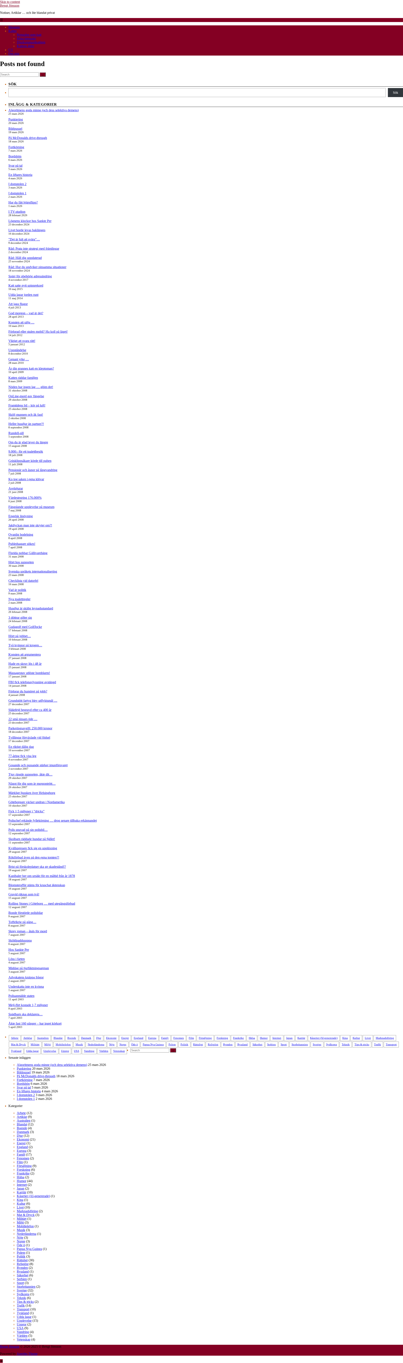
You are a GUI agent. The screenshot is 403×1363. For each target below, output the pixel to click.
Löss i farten (16, 959)
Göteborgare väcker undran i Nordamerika (36, 802)
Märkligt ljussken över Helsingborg (31, 793)
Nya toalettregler (19, 599)
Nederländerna (96, 1044)
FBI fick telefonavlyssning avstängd (32, 682)
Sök (395, 92)
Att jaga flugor (18, 304)
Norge (122, 1044)
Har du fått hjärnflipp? (23, 202)
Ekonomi (111, 1037)
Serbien (271, 1044)
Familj (165, 1037)
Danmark (86, 1037)
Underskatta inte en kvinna (26, 986)
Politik (184, 1044)
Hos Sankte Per (18, 949)
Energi (125, 1037)
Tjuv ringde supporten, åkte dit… (30, 774)
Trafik (377, 1044)
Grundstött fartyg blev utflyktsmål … (32, 700)
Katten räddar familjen (23, 377)
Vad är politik (17, 590)
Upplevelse (49, 1050)
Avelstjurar (15, 488)
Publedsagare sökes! (21, 544)
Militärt (35, 1044)
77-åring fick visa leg (22, 756)
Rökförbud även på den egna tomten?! (33, 857)
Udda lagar (32, 1050)
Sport (284, 1044)
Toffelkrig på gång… (22, 922)
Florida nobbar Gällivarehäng (27, 553)
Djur (98, 1037)
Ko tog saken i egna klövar (26, 479)
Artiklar (27, 1037)
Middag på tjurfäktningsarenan (28, 968)
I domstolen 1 (17, 193)
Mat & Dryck (18, 1044)
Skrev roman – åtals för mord (27, 931)
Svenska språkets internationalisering (32, 571)
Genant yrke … (18, 359)
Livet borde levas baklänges (26, 230)
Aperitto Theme (27, 1353)
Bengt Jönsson (9, 5)
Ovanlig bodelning (20, 534)
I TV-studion (16, 211)
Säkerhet (257, 1044)
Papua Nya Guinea (153, 1044)
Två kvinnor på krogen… (25, 645)
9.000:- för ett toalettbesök (25, 451)
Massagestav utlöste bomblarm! (29, 673)
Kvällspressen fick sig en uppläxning (32, 848)
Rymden (228, 1044)
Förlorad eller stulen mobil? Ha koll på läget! (38, 331)
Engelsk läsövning (20, 516)
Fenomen (178, 1037)
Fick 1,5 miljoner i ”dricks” (26, 811)
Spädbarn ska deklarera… (25, 1014)
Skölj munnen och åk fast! (25, 414)
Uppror (65, 1050)
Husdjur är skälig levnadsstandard (30, 608)
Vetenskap (119, 1050)
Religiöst (213, 1044)
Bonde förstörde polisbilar (25, 913)
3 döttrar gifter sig (20, 617)
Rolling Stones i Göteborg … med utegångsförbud (41, 903)
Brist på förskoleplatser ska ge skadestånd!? (37, 866)
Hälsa (252, 1037)
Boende (71, 1037)
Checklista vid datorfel (23, 580)
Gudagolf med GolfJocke (25, 627)
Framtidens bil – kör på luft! (26, 405)
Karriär (301, 1037)
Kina (345, 1037)
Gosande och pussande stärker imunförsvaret (38, 765)
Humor (264, 1037)
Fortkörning (16, 147)
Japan (289, 1037)
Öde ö (134, 1044)
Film (191, 1037)
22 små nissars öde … (22, 719)
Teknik (346, 1044)
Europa (152, 1037)
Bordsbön (14, 156)
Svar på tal (15, 165)
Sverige (317, 1044)
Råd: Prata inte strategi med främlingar (33, 248)
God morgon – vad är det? (25, 313)
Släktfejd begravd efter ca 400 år (29, 710)
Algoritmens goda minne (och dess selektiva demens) (43, 110)
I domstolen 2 (17, 184)
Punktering (15, 119)
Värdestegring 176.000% (25, 497)
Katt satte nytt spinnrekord (25, 285)
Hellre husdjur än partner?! (26, 424)
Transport (391, 1044)
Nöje (112, 1044)
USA (76, 1050)
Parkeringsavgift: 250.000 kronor (30, 728)
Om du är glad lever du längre (28, 442)
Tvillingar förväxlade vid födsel (29, 737)
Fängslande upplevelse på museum (31, 507)
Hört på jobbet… (19, 636)
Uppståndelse (17, 350)
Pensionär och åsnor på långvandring (32, 470)
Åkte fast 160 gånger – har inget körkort (34, 1023)
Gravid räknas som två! (23, 894)
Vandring (89, 1050)
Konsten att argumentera (24, 654)
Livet (368, 1037)
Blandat (58, 1037)
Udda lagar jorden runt (23, 294)
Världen (103, 1050)
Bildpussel (15, 128)
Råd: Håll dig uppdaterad (25, 258)
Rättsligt (198, 1044)
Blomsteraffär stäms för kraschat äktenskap (36, 885)
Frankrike (238, 1037)
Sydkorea (331, 1044)
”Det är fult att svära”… (24, 239)
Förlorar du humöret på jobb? (27, 691)
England (138, 1037)
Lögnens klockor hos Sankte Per (29, 221)
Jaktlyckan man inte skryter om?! (30, 525)
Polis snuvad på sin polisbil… (28, 830)
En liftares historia (20, 175)
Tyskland (16, 1050)
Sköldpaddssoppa (20, 940)
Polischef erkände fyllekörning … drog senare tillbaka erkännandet (52, 820)
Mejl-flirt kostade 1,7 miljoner (28, 1005)
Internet (276, 1037)
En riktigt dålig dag (21, 746)
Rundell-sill (16, 433)
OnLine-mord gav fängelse (26, 396)
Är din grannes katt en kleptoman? (31, 368)
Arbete (14, 1037)
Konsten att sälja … (21, 322)
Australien (43, 1037)
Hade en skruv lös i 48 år (25, 663)
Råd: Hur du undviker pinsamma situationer (37, 267)
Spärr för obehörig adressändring (30, 276)
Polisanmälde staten (21, 996)
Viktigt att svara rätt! (21, 341)
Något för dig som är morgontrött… (32, 783)
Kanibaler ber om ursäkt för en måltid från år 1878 (41, 876)
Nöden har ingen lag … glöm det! (30, 387)
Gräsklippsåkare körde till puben (29, 461)
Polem (172, 1044)
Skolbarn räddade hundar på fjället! (31, 839)
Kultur (356, 1037)
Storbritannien (300, 1044)
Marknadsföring (385, 1037)
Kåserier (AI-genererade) (324, 1037)
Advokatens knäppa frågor (26, 977)
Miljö (47, 1044)
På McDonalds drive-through (27, 138)
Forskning (222, 1037)
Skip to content (10, 2)
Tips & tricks (362, 1044)
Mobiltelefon (63, 1044)
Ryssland (242, 1044)
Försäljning (205, 1037)
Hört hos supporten (21, 562)
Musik (79, 1044)
